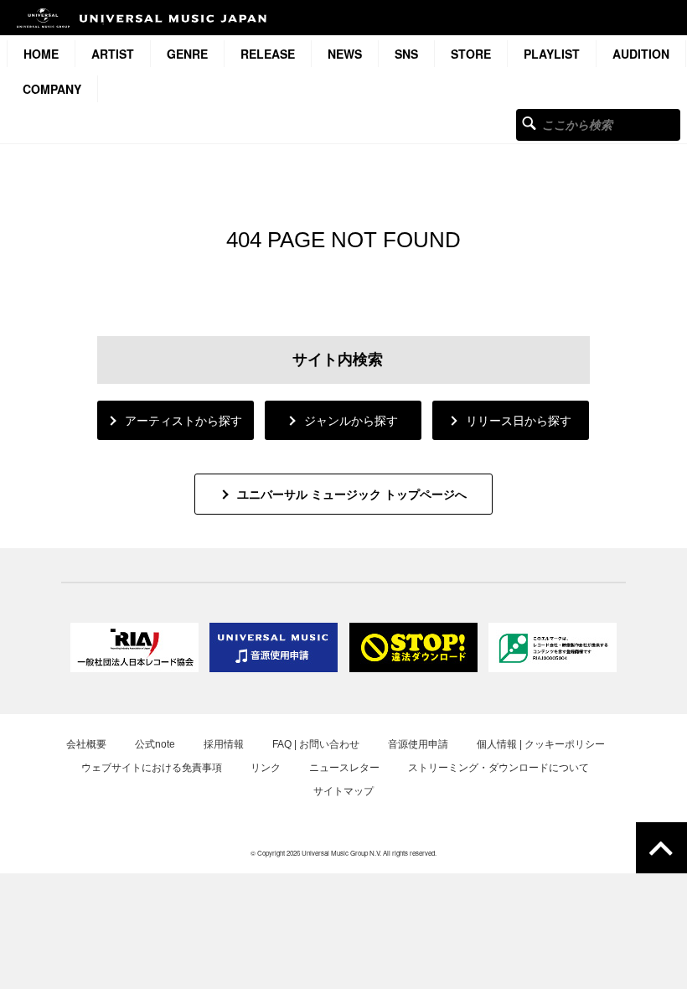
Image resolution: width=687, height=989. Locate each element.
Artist (112, 53)
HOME (41, 53)
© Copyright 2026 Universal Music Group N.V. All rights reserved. (343, 852)
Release (267, 53)
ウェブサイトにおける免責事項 (151, 768)
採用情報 (224, 744)
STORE (471, 53)
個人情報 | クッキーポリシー (541, 744)
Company (52, 88)
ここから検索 (529, 123)
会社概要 (86, 744)
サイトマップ (343, 791)
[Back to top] (661, 847)
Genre (187, 53)
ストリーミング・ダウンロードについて (498, 768)
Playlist (552, 53)
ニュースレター (344, 768)
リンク (266, 768)
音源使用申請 (418, 744)
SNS (406, 53)
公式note (155, 744)
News (345, 53)
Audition (640, 53)
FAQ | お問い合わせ (315, 744)
